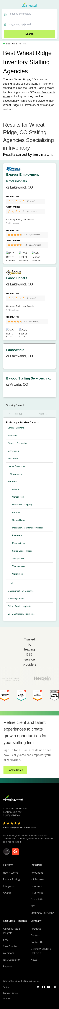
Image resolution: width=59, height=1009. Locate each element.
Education (12, 435)
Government (13, 451)
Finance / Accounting (17, 443)
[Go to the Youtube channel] (49, 987)
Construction (18, 497)
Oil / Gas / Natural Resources (21, 614)
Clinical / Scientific (16, 428)
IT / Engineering (15, 474)
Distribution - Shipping (22, 504)
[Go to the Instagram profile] (54, 987)
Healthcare (13, 458)
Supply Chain (18, 558)
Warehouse (17, 574)
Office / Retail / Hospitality (19, 606)
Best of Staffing (37, 87)
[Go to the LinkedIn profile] (38, 987)
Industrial (12, 481)
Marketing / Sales (16, 598)
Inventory (17, 535)
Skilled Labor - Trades (22, 551)
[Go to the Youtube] (43, 987)
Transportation (19, 566)
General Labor (19, 520)
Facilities (16, 512)
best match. (43, 154)
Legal (10, 583)
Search (29, 34)
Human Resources (16, 466)
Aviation (16, 489)
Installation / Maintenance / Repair (27, 527)
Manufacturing (18, 543)
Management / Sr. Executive (21, 591)
